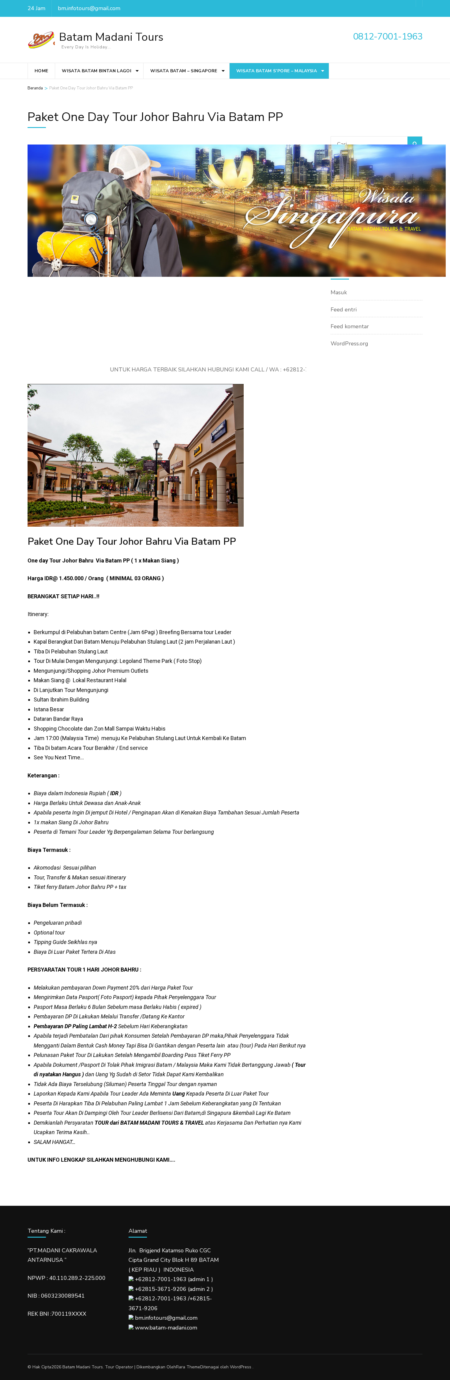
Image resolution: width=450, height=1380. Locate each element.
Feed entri (344, 309)
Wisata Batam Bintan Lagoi (96, 71)
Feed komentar (350, 326)
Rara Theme (188, 1367)
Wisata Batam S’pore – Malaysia (276, 71)
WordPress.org (349, 343)
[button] (32, 282)
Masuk (339, 292)
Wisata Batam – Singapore (183, 71)
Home (41, 71)
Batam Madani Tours (111, 37)
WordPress (240, 1367)
